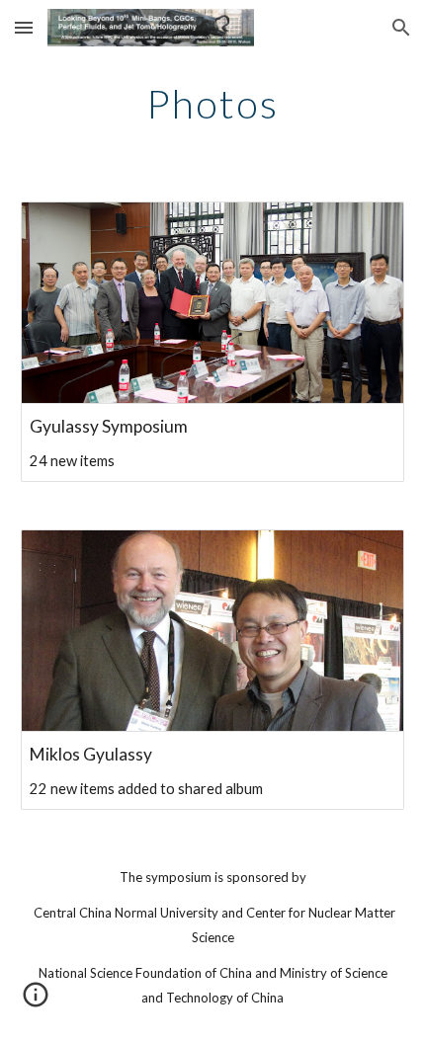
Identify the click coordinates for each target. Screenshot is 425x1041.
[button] (23, 27)
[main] (213, 103)
